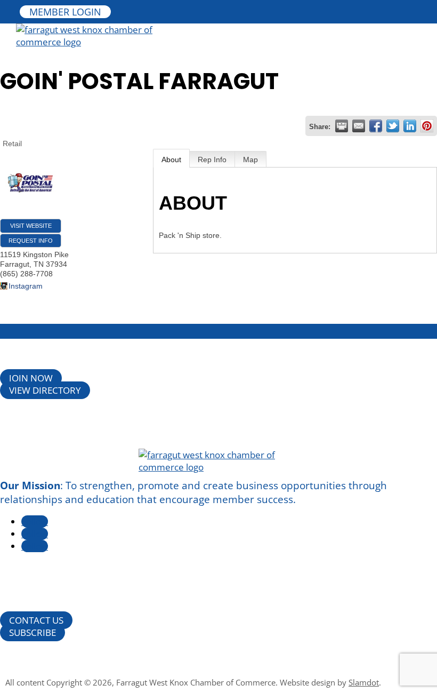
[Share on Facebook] (375, 126)
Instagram (26, 286)
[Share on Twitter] (392, 126)
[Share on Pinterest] (426, 126)
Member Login (65, 11)
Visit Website (31, 225)
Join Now (31, 378)
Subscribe (32, 632)
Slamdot (364, 682)
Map (250, 159)
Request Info (31, 240)
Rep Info (212, 159)
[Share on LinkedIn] (409, 126)
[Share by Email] (358, 126)
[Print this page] (341, 126)
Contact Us (36, 620)
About (171, 159)
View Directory (45, 390)
